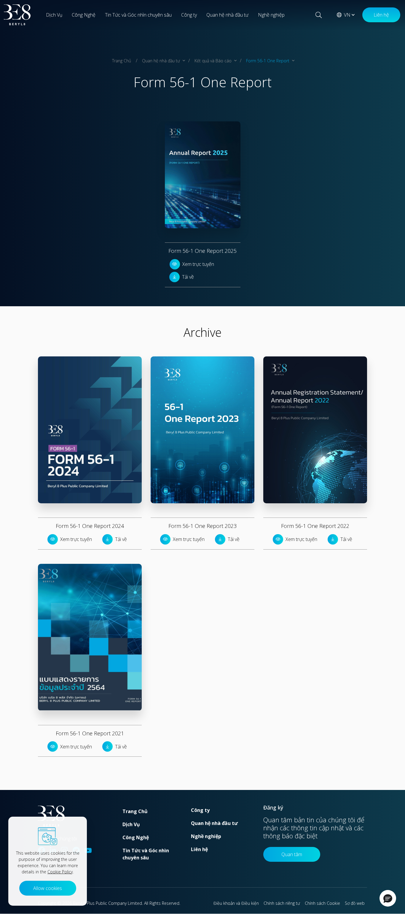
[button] (388, 898)
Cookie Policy (60, 872)
